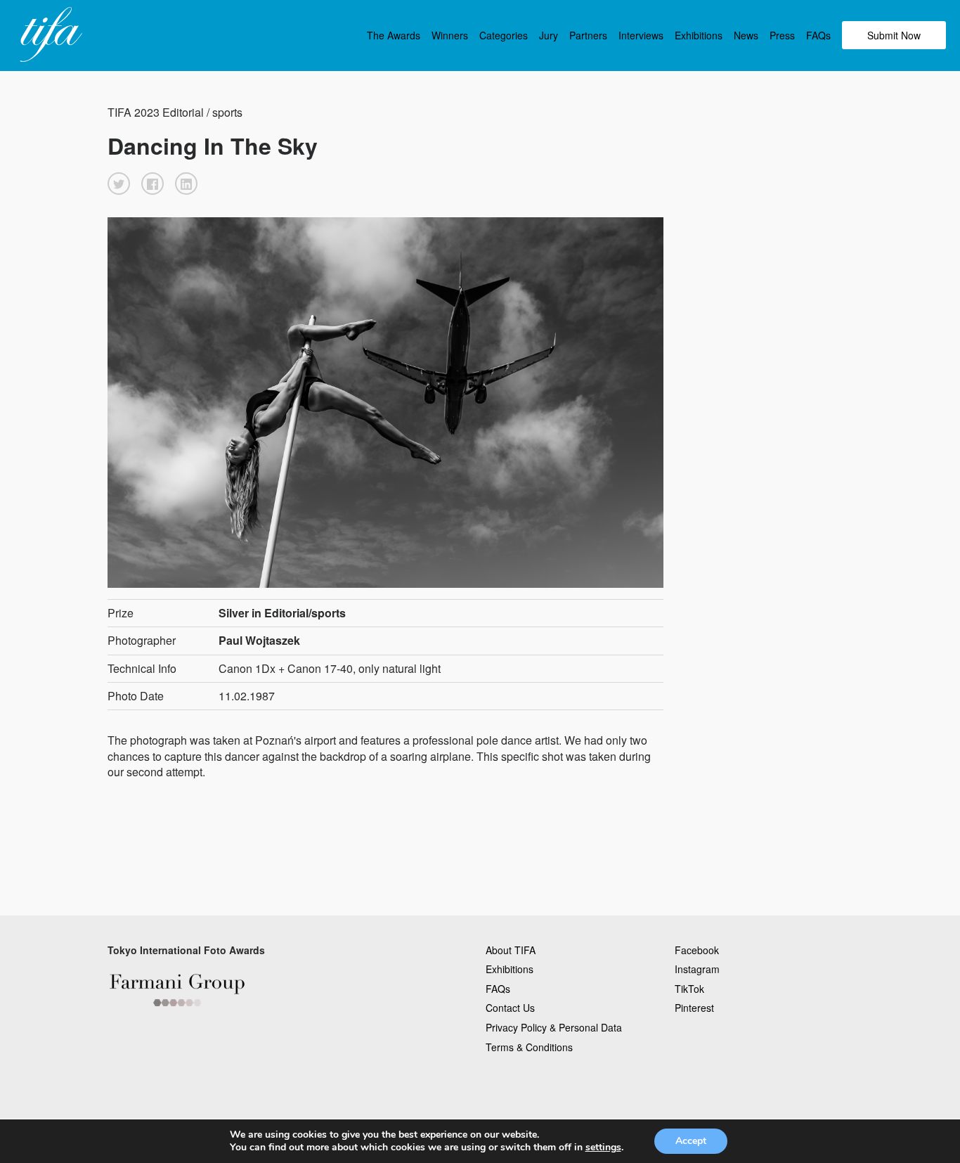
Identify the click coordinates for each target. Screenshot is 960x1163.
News (746, 35)
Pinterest (694, 1008)
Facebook (697, 950)
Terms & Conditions (529, 1047)
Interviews (640, 35)
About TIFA (511, 950)
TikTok (689, 989)
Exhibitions (698, 35)
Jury (548, 35)
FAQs (818, 35)
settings (603, 1147)
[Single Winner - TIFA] (49, 35)
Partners (588, 35)
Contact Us (510, 1008)
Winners (450, 35)
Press (782, 35)
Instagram (697, 969)
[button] (119, 183)
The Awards (393, 35)
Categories (503, 35)
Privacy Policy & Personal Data (554, 1027)
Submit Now (894, 35)
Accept (690, 1141)
